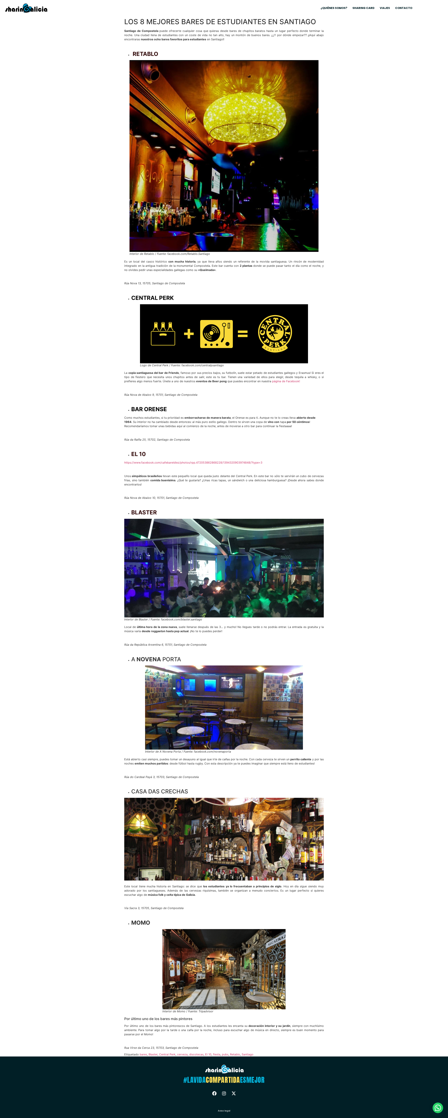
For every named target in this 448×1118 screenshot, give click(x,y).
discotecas (196, 1054)
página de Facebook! (286, 381)
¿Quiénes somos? (334, 8)
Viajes (385, 8)
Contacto (403, 8)
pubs (225, 1054)
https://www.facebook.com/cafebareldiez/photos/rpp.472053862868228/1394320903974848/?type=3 (193, 462)
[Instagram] (224, 1093)
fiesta (216, 1054)
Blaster (153, 1054)
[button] (438, 1108)
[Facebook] (214, 1093)
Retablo (235, 1054)
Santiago (247, 1054)
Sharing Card (363, 8)
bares (143, 1054)
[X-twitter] (233, 1093)
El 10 (208, 1054)
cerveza (182, 1054)
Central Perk (167, 1054)
